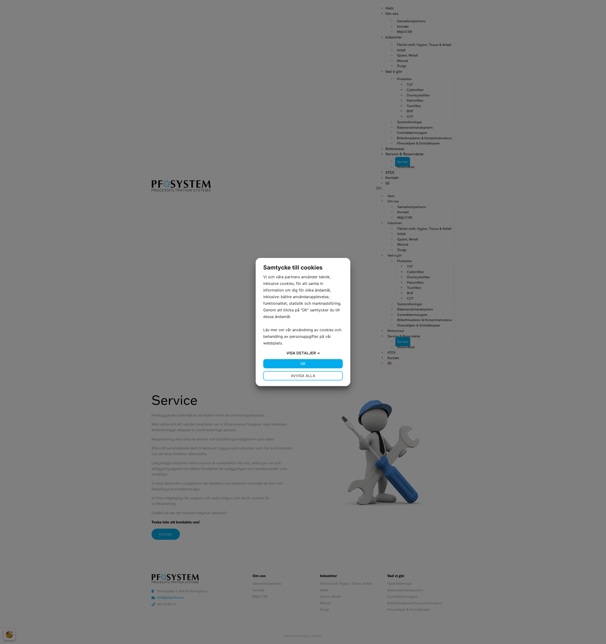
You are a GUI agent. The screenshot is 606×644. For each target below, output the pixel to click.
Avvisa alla (303, 375)
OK (303, 363)
